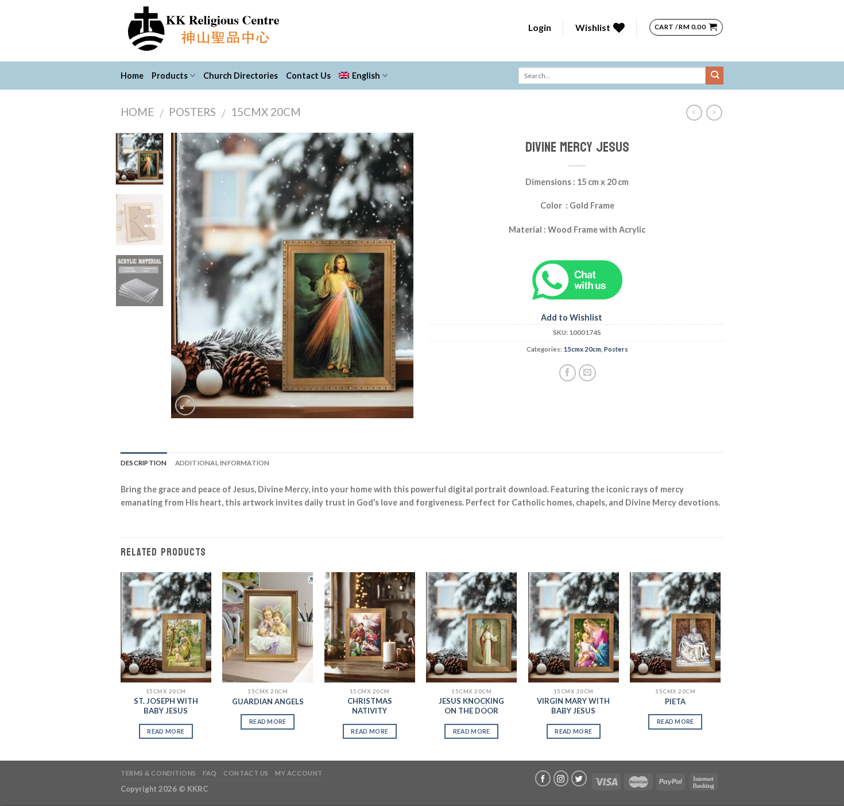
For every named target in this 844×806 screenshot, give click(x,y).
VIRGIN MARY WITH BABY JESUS (573, 705)
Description (144, 462)
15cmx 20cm (266, 112)
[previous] (190, 275)
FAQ (210, 773)
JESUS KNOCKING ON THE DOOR (471, 705)
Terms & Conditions (158, 773)
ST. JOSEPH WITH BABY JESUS (166, 705)
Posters (192, 112)
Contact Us (308, 75)
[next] (394, 275)
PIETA (675, 701)
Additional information (222, 462)
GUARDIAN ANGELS (268, 701)
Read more (165, 731)
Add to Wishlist (571, 317)
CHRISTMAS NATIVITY (369, 705)
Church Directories (240, 75)
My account (299, 773)
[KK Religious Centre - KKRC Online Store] (291, 30)
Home (132, 75)
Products (170, 75)
